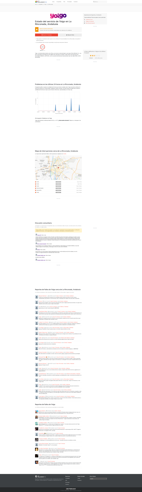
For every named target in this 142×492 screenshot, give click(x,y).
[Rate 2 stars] (93, 55)
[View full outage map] (58, 168)
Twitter (78, 478)
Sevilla (64, 153)
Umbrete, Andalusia (65, 368)
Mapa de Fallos (71, 34)
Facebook (79, 480)
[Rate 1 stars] (91, 55)
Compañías (59, 1)
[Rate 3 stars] (95, 55)
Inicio (53, 1)
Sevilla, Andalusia (69, 295)
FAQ (64, 1)
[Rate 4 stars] (97, 55)
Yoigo (45, 4)
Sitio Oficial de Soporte (90, 23)
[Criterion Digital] (71, 488)
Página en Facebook (90, 21)
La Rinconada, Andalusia (68, 327)
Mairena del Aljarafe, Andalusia (67, 337)
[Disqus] (58, 247)
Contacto (75, 1)
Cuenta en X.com (89, 19)
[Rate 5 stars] (99, 55)
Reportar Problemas (47, 34)
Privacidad (69, 1)
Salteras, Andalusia (64, 306)
